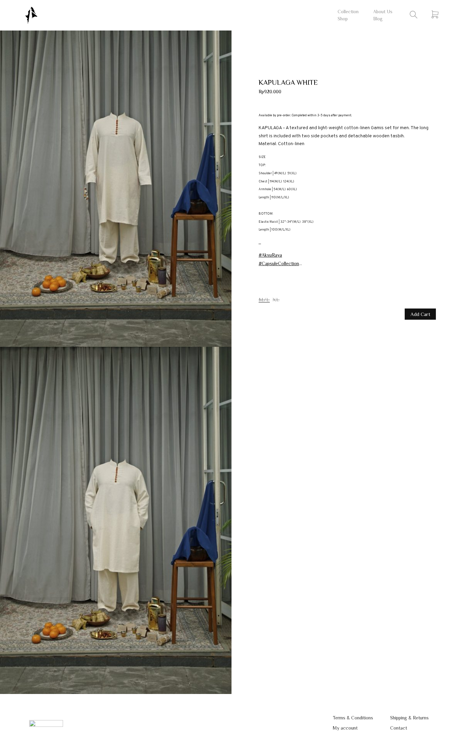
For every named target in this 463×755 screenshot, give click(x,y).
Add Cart (420, 314)
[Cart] (435, 14)
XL (276, 299)
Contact (398, 728)
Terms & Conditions (353, 717)
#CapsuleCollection (279, 263)
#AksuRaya (270, 255)
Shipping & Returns (409, 717)
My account (345, 728)
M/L (264, 299)
